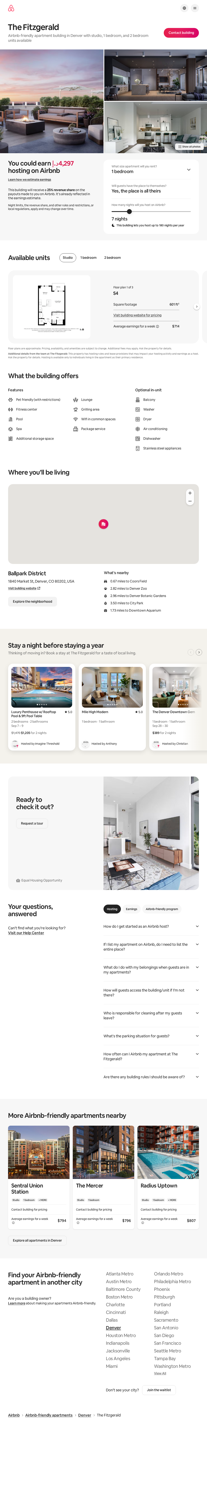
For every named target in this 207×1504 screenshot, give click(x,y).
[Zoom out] (190, 501)
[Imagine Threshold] (15, 743)
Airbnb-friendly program (162, 909)
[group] (151, 197)
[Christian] (156, 743)
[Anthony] (85, 743)
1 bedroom (88, 258)
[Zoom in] (190, 493)
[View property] (39, 1177)
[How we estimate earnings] (157, 326)
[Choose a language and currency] (184, 8)
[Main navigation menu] (195, 8)
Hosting (112, 909)
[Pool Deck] (52, 101)
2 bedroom (112, 258)
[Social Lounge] (155, 75)
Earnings (131, 909)
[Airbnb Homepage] (11, 8)
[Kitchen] (155, 127)
